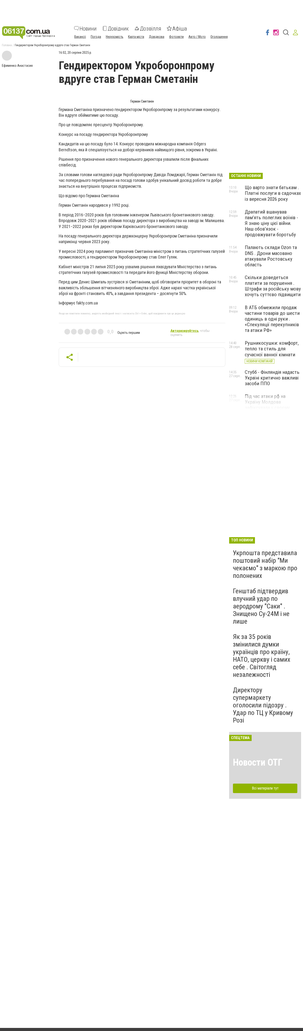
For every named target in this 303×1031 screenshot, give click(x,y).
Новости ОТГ (257, 762)
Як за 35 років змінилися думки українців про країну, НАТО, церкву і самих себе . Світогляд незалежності (261, 656)
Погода (96, 36)
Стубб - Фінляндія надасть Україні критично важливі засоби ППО (272, 377)
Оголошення (219, 36)
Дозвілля (150, 28)
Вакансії (80, 36)
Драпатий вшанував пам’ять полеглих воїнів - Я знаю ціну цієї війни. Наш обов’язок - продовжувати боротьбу (271, 223)
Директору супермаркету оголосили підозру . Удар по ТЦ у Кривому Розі (263, 705)
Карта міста (136, 36)
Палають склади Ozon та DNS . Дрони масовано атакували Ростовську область (271, 256)
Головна (7, 45)
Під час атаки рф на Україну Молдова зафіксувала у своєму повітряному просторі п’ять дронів (268, 407)
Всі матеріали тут (265, 788)
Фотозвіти (176, 36)
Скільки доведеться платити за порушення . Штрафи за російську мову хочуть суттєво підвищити (273, 286)
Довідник (118, 28)
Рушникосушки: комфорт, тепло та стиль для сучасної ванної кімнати (272, 348)
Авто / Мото (197, 36)
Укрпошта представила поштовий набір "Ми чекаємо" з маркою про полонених (265, 564)
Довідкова (156, 36)
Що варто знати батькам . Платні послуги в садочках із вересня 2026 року (273, 193)
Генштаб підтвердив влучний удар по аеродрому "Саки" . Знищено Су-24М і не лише (261, 606)
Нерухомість (114, 36)
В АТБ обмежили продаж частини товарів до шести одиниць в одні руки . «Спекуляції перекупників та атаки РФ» (272, 319)
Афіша (179, 28)
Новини (88, 28)
